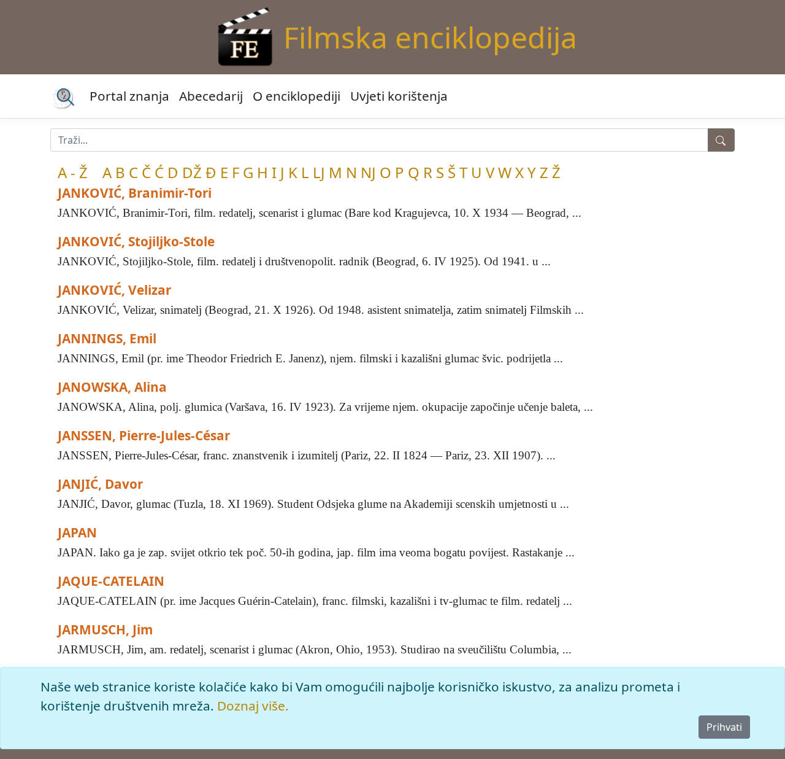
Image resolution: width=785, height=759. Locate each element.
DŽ (192, 172)
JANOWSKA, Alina (112, 386)
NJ (368, 172)
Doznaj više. (253, 705)
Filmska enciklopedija (430, 37)
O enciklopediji (296, 95)
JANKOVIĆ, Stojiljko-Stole (136, 241)
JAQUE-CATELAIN (111, 581)
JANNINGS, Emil (107, 338)
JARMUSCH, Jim (105, 629)
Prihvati (724, 727)
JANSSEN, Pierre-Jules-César (144, 435)
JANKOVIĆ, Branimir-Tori (135, 192)
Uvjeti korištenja (399, 95)
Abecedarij (211, 95)
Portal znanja (129, 95)
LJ (319, 172)
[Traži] (721, 140)
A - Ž (73, 172)
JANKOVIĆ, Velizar (114, 289)
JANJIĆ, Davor (100, 483)
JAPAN (77, 532)
